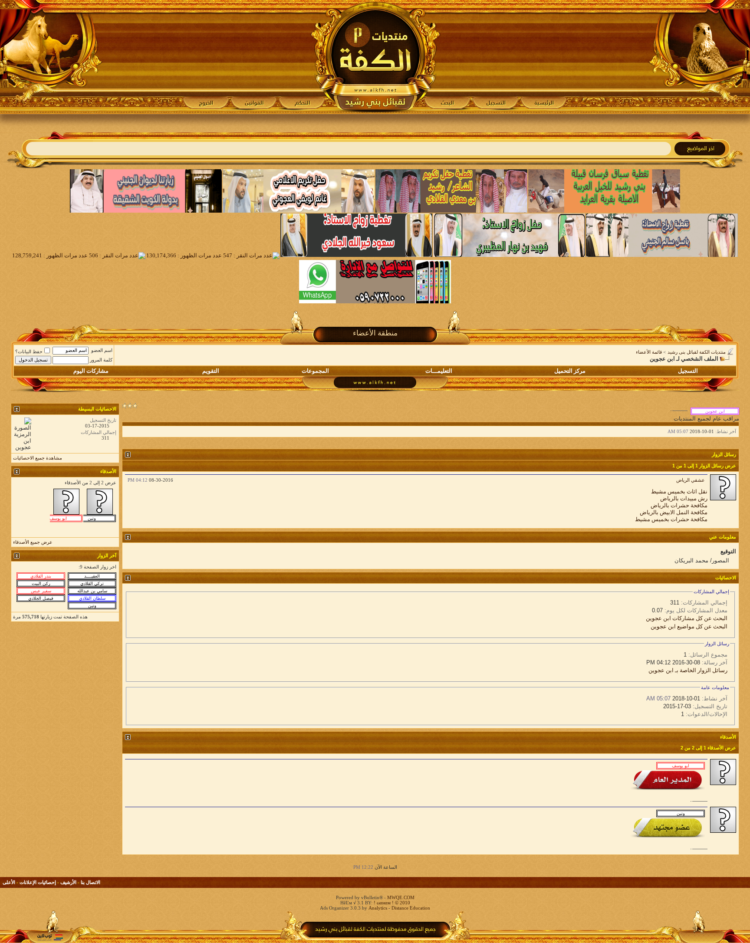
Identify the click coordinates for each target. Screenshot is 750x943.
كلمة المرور (101, 359)
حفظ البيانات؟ (29, 351)
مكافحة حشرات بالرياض (679, 505)
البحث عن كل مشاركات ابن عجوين (686, 618)
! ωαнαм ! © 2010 (391, 902)
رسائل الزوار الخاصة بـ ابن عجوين (687, 670)
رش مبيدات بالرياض (683, 498)
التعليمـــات (438, 371)
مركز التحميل (570, 371)
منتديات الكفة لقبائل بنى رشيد (697, 352)
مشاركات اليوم (91, 371)
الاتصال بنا (90, 882)
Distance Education (410, 907)
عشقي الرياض (690, 480)
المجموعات (315, 371)
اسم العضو (101, 350)
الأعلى (9, 882)
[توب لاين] (50, 937)
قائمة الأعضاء (649, 352)
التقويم (210, 371)
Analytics (377, 907)
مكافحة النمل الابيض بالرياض (673, 512)
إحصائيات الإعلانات (38, 882)
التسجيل (688, 371)
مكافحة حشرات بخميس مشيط (671, 519)
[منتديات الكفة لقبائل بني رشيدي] (375, 57)
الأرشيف (68, 882)
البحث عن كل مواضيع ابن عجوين (689, 626)
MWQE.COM (400, 897)
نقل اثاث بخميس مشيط (679, 491)
